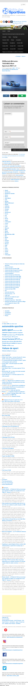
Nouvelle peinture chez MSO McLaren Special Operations (10, 70)
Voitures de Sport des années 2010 (13, 278)
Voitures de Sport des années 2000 (13, 276)
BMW (8, 169)
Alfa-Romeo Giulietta (9, 193)
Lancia (6, 223)
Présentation (5, 43)
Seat (6, 247)
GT (16, 339)
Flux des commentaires (7, 482)
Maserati (7, 228)
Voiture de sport (10, 348)
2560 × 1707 (15, 68)
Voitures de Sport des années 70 (12, 282)
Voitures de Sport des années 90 (12, 285)
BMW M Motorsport (9, 203)
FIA (23, 335)
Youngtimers (12, 43)
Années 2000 (13, 48)
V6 (7, 345)
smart (6, 248)
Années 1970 (13, 45)
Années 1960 (5, 45)
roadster (13, 343)
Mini (6, 236)
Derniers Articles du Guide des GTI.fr (13, 399)
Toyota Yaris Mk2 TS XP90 (8, 456)
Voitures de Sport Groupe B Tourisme (13, 270)
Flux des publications (7, 481)
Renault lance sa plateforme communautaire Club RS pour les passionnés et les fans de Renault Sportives (13, 382)
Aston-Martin (8, 198)
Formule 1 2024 (5, 40)
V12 (11, 345)
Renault (6, 243)
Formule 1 (7, 304)
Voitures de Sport (9, 267)
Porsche (7, 166)
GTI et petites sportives (18, 170)
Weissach (15, 350)
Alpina (6, 195)
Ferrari (3, 166)
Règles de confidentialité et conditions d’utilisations (12, 51)
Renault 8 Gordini (16, 396)
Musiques (6, 487)
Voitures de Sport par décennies (12, 274)
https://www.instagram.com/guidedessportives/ (13, 650)
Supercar (20, 343)
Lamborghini (12, 166)
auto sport (7, 329)
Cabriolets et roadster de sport (12, 296)
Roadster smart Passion (10, 623)
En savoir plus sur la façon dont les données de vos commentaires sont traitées (13, 155)
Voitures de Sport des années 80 (12, 284)
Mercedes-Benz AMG (9, 234)
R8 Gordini (10, 172)
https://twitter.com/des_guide (13, 675)
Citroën (6, 210)
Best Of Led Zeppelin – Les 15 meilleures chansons (14, 531)
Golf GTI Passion (17, 620)
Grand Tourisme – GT (10, 293)
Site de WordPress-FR (7, 484)
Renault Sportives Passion (7, 620)
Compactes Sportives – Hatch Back (13, 300)
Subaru (6, 250)
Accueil (3, 31)
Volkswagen (7, 254)
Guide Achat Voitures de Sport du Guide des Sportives (13, 34)
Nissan (6, 237)
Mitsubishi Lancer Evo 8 (7, 366)
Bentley (6, 201)
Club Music (18, 623)
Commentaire (8, 113)
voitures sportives (19, 175)
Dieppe (14, 334)
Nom (7, 131)
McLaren (7, 232)
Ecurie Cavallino (5, 619)
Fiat (6, 215)
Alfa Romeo (7, 192)
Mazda (6, 231)
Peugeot (7, 240)
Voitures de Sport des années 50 (12, 279)
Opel (6, 239)
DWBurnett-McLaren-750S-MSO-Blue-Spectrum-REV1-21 (20, 22)
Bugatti (6, 204)
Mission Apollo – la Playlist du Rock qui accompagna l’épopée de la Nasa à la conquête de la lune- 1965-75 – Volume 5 (14, 490)
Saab (6, 245)
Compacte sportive (12, 332)
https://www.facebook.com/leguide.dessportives (13, 663)
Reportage (15, 37)
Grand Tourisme (8, 339)
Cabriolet (4, 332)
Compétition (18, 40)
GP (12, 336)
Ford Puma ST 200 (6, 470)
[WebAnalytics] (5, 594)
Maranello (4, 341)
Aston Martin (18, 166)
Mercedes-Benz (12, 169)
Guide (9, 31)
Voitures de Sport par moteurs (12, 287)
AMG (8, 323)
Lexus (6, 225)
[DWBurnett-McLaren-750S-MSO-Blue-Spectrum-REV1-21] (14, 83)
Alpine (6, 196)
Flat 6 (3, 336)
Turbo (4, 345)
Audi (18, 169)
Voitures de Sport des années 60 (12, 281)
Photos (12, 40)
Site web (7, 142)
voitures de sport (7, 163)
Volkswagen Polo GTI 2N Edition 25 (10, 426)
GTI (6, 290)
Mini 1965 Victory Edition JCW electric (11, 401)
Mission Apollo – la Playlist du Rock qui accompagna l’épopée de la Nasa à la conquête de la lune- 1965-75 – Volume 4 (14, 578)
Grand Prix (16, 336)
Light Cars (7, 295)
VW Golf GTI (15, 172)
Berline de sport (16, 330)
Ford (6, 217)
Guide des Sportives (6, 161)
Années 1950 (19, 43)
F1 (16, 335)
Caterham (7, 206)
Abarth (6, 190)
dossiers (16, 181)
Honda (6, 218)
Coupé (4, 335)
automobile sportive (12, 326)
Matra (6, 229)
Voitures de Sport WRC (10, 289)
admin (3, 380)
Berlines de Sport (9, 298)
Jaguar (6, 220)
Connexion (4, 479)
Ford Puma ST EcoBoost (8, 448)
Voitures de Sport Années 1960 (12, 268)
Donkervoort (8, 212)
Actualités (4, 37)
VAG (13, 345)
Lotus (5, 169)
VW (12, 350)
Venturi (6, 253)
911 (3, 323)
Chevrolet (7, 207)
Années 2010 (20, 48)
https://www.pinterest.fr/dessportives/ (15, 637)
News (10, 37)
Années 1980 (20, 45)
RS (16, 343)
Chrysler (7, 209)
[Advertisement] (14, 604)
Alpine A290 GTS (6, 355)
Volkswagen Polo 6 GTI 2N (8, 437)
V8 (9, 345)
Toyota (6, 251)
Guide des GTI (5, 617)
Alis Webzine (12, 622)
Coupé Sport (9, 334)
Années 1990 (5, 48)
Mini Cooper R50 (6, 415)
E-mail (7, 137)
